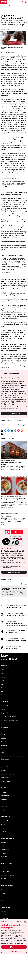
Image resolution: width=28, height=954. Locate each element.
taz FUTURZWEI (5, 871)
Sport (2, 684)
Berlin (8, 9)
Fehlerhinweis (19, 424)
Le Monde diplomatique (7, 875)
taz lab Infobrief (5, 831)
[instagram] (16, 660)
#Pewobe (21, 420)
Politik (2, 670)
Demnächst (4, 842)
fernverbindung (5, 795)
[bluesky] (13, 660)
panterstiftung (5, 777)
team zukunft (4, 821)
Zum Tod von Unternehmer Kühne (10, 716)
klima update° (4, 799)
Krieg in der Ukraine (6, 713)
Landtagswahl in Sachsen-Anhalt (9, 720)
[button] (26, 2)
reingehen (3, 810)
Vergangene (4, 853)
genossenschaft (5, 767)
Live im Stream (5, 849)
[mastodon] (10, 660)
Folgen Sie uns (4, 659)
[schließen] (25, 921)
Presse (3, 752)
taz (4, 655)
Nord (2, 691)
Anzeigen (3, 900)
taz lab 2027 (4, 856)
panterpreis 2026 (5, 781)
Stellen (3, 749)
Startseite (3, 9)
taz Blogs (3, 868)
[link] (4, 6)
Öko (2, 673)
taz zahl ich (4, 770)
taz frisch (3, 824)
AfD (2, 723)
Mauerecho (4, 803)
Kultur (2, 680)
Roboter (3, 709)
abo (2, 763)
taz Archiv (3, 878)
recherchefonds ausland (7, 774)
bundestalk (4, 792)
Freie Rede (4, 806)
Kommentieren (10, 424)
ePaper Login (4, 918)
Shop (2, 897)
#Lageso (16, 420)
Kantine (3, 893)
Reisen (2, 890)
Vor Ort (3, 846)
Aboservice (4, 915)
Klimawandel (4, 706)
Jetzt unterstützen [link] (14, 413)
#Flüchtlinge (9, 420)
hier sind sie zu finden (7, 594)
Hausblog (3, 741)
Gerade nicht (20, 921)
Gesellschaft (4, 677)
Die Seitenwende (5, 745)
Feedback (3, 911)
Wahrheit (3, 695)
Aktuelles (3, 738)
